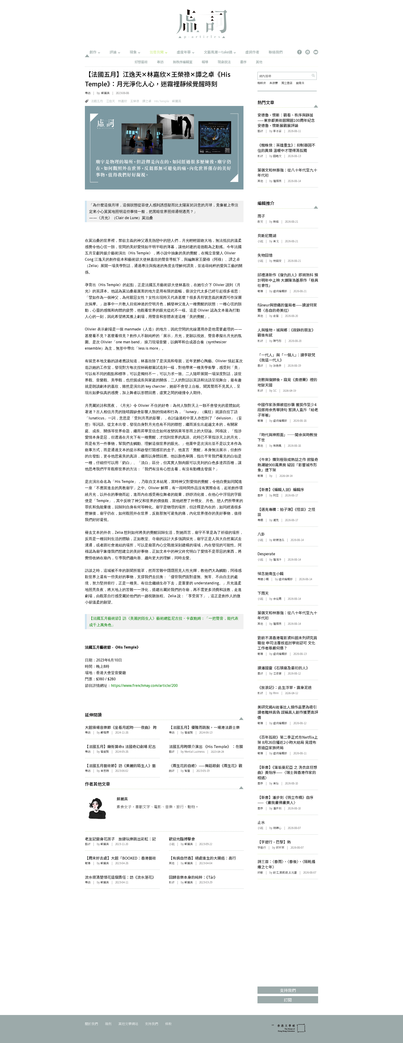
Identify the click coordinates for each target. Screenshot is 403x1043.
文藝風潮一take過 (218, 51)
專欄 (260, 520)
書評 (260, 365)
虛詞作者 (252, 51)
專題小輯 (263, 579)
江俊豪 (277, 673)
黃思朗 (105, 771)
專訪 (160, 61)
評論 (113, 51)
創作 (93, 51)
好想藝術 (141, 61)
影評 (171, 882)
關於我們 (91, 1023)
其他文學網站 (128, 1023)
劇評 (171, 771)
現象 (133, 51)
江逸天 (110, 101)
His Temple (161, 101)
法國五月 (97, 101)
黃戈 (276, 241)
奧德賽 (273, 83)
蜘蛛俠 (261, 83)
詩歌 (260, 872)
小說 (171, 844)
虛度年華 (184, 51)
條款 (168, 1023)
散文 (260, 221)
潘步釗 (277, 808)
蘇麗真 (105, 93)
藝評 (171, 751)
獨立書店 (286, 83)
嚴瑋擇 (105, 732)
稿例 (108, 1023)
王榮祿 (134, 101)
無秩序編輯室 (182, 61)
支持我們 (151, 1023)
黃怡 (276, 783)
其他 (259, 61)
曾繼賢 (188, 732)
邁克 (276, 520)
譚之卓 (146, 101)
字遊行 (261, 847)
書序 (243, 61)
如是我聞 (157, 51)
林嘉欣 (122, 101)
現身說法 (224, 61)
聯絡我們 (276, 51)
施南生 (300, 83)
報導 (205, 61)
